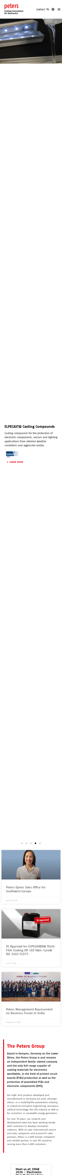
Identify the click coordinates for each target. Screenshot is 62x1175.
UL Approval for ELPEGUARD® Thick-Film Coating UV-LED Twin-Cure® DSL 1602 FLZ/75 (31, 950)
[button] (47, 9)
